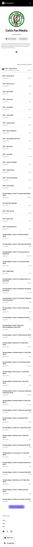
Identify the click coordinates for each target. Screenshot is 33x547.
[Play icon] (3, 69)
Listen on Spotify (12, 39)
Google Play (10, 543)
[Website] (16, 52)
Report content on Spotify (24, 64)
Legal (4, 523)
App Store (10, 538)
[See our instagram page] (11, 531)
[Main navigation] (30, 3)
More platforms (23, 39)
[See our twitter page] (7, 531)
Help (3, 526)
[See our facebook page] (3, 531)
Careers (4, 520)
